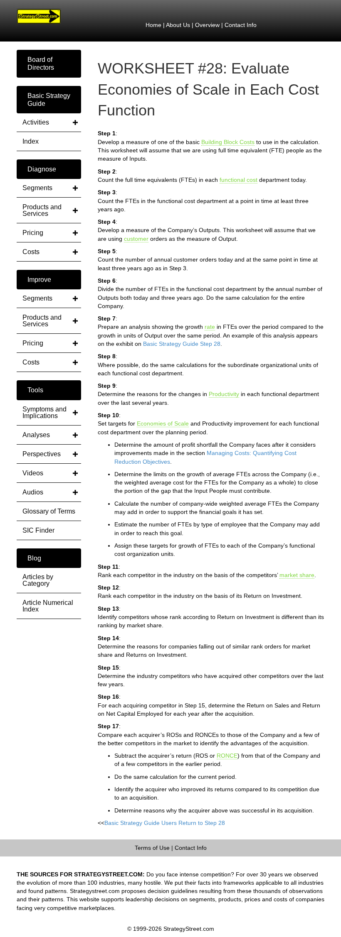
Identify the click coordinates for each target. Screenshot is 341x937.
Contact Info (241, 25)
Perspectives (41, 453)
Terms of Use (152, 847)
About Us (178, 25)
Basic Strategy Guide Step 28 (181, 343)
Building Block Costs (228, 142)
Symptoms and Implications (44, 412)
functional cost (238, 179)
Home (153, 25)
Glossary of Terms (48, 511)
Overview (207, 25)
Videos (32, 473)
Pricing (32, 232)
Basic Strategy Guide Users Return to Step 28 (164, 823)
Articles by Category (37, 580)
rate (210, 326)
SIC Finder (38, 530)
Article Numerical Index (47, 606)
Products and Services (42, 210)
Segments (37, 187)
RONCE (227, 755)
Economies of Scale (163, 423)
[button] (49, 63)
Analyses (36, 434)
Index (30, 141)
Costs (31, 251)
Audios (32, 492)
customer (136, 238)
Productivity (224, 394)
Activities (35, 122)
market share (296, 575)
